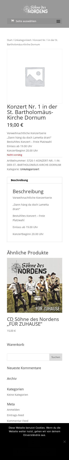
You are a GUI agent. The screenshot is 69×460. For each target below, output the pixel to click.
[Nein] (64, 441)
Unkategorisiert (22, 40)
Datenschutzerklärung (34, 452)
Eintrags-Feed (15, 415)
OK (34, 442)
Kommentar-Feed (17, 421)
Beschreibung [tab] (19, 180)
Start (9, 40)
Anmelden (13, 409)
